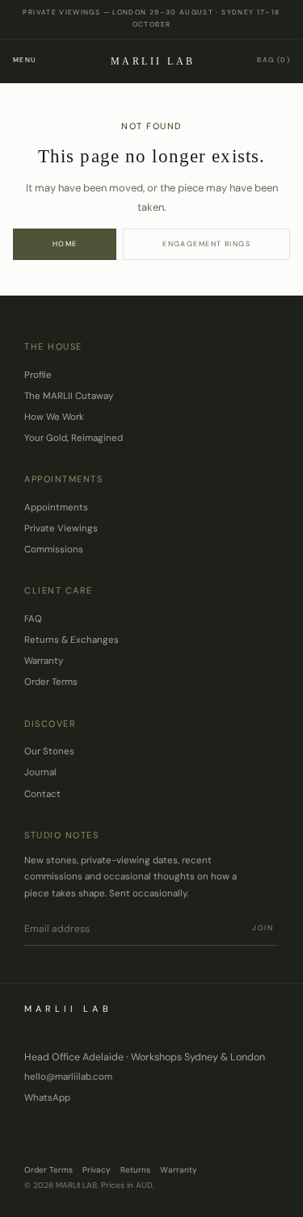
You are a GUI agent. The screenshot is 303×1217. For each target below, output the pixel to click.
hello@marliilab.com (68, 1077)
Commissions (53, 549)
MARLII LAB (153, 61)
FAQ (33, 619)
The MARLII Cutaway (68, 396)
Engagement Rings (206, 244)
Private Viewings (61, 528)
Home (65, 244)
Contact (42, 794)
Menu (24, 60)
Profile (38, 375)
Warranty (43, 661)
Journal (40, 772)
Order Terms (51, 682)
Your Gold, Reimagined (73, 438)
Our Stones (49, 751)
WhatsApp (47, 1098)
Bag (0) (273, 60)
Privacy (96, 1170)
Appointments (56, 507)
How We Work (54, 417)
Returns (135, 1170)
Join (263, 928)
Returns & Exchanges (71, 640)
